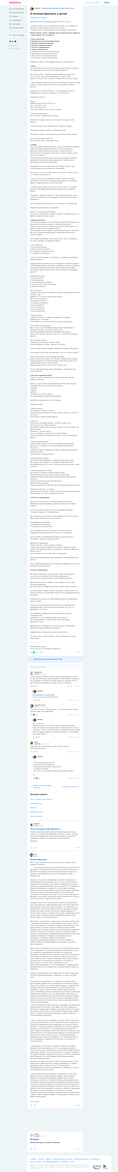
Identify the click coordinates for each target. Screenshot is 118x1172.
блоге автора (35, 648)
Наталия (36, 823)
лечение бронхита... (36, 816)
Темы (72, 1161)
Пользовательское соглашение (62, 1159)
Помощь (48, 1159)
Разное (72, 8)
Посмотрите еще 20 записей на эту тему (48, 659)
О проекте (33, 1159)
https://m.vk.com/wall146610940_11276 (45, 697)
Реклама (41, 1159)
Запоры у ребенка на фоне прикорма (42, 786)
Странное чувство (40, 705)
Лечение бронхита (36, 803)
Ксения (36, 1134)
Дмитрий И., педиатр (39, 17)
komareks (37, 8)
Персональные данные (81, 1159)
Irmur (35, 854)
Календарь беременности (51, 1161)
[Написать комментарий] (55, 667)
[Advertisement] (98, 32)
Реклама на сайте (14, 48)
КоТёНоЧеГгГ (38, 672)
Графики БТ (65, 1161)
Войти (107, 2)
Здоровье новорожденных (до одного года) (55, 8)
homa (36, 742)
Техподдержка (13, 45)
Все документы (95, 1159)
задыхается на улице (70, 786)
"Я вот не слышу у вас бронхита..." (41, 799)
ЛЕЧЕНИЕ (33, 808)
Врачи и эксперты (35, 1161)
